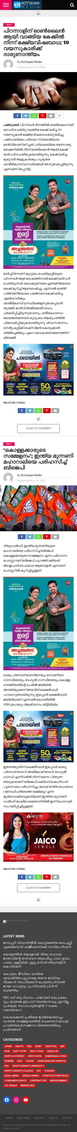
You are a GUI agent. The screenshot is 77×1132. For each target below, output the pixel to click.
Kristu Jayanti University (28, 1066)
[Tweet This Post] (25, 115)
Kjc (39, 1071)
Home (9, 1118)
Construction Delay (55, 1075)
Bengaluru (27, 1085)
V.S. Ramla (11, 1085)
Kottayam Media (31, 61)
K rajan (49, 1071)
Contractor (38, 1080)
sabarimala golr (55, 1056)
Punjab (9, 1061)
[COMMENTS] (59, 115)
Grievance (23, 1118)
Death (19, 1046)
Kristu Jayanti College (19, 1071)
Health (53, 1118)
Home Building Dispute (52, 1061)
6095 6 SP (52, 1051)
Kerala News (31, 1075)
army (38, 1046)
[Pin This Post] (42, 115)
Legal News (12, 1075)
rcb (7, 1051)
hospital (51, 1046)
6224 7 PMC (36, 1051)
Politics (39, 1118)
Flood (30, 1061)
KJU (7, 1066)
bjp (62, 1046)
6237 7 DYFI (19, 1051)
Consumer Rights (15, 1080)
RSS (29, 1046)
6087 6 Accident (14, 1056)
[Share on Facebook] (17, 115)
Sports (66, 1118)
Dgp (19, 1061)
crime (8, 1046)
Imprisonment (59, 1080)
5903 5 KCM (34, 1056)
